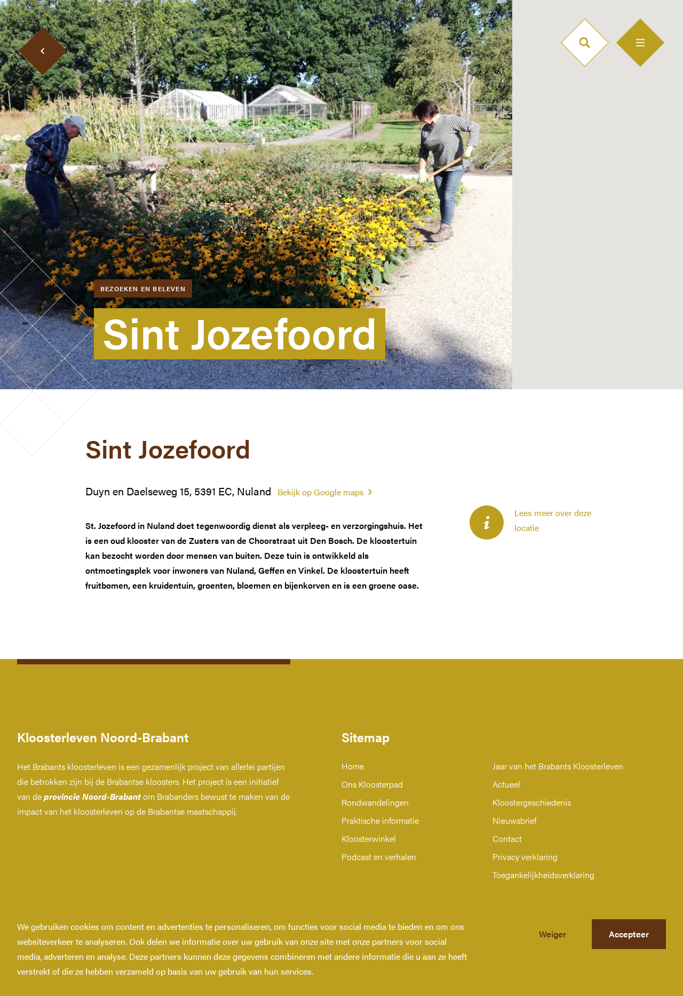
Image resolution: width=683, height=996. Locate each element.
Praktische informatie (380, 820)
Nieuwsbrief (514, 820)
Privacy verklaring (525, 856)
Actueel (506, 784)
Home (353, 766)
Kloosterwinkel (369, 838)
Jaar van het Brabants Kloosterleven (558, 766)
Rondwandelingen (375, 802)
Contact (507, 838)
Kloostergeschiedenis (532, 802)
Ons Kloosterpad (372, 784)
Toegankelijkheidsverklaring (543, 875)
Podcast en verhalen (379, 856)
